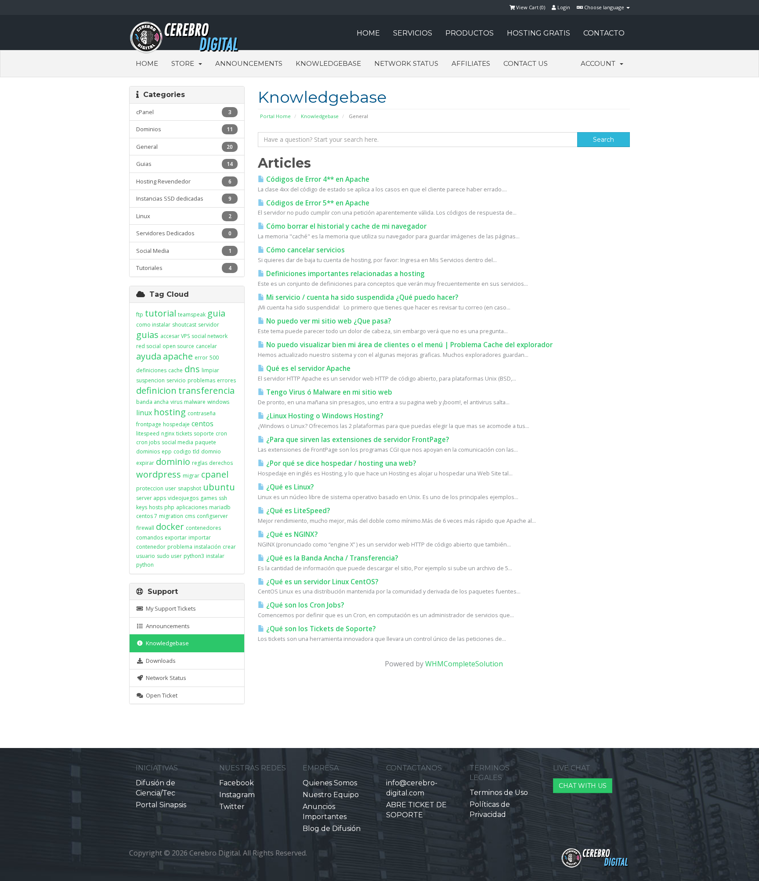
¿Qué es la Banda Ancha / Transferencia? (331, 558)
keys (141, 507)
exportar (176, 537)
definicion (156, 390)
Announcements (248, 63)
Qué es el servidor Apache (307, 368)
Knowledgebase (328, 63)
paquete (205, 442)
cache (175, 370)
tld (196, 451)
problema (179, 546)
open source (178, 346)
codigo (182, 451)
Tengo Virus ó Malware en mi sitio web (328, 392)
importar (199, 537)
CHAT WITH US (583, 786)
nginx (167, 433)
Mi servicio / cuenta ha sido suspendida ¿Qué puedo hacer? (361, 297)
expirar (145, 463)
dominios (148, 451)
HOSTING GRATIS (538, 33)
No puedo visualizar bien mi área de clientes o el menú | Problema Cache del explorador (408, 344)
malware (195, 402)
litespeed (147, 433)
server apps (151, 498)
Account (600, 63)
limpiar (210, 370)
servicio (176, 380)
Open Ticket (160, 695)
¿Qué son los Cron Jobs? (304, 605)
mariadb (220, 507)
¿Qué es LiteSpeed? (297, 510)
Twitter (232, 806)
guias (147, 335)
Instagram (237, 795)
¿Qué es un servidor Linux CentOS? (321, 581)
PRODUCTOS (469, 33)
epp (167, 451)
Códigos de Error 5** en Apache (316, 203)
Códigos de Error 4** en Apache (316, 179)
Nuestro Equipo (331, 795)
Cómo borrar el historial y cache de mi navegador (345, 226)
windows (218, 402)
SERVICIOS (412, 33)
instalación (207, 546)
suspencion (150, 380)
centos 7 (146, 516)
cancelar (206, 346)
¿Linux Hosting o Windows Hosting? (323, 416)
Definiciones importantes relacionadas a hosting (344, 273)
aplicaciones (191, 507)
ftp (139, 314)
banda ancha (152, 402)
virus (176, 402)
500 (214, 357)
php (169, 507)
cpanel (214, 474)
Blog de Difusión (332, 828)
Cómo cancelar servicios (304, 250)
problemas (201, 380)
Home (147, 63)
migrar (191, 475)
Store (184, 63)
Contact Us (525, 63)
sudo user (169, 556)
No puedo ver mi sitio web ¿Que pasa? (327, 321)
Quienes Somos (330, 783)
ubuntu (219, 487)
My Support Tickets (169, 608)
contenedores (203, 528)
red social (148, 346)
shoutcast (184, 324)
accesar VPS (175, 336)
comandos (149, 537)
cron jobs (148, 442)
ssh (223, 498)
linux (144, 412)
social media (177, 442)
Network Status (406, 63)
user (170, 488)
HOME (368, 33)
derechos (221, 463)
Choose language (604, 7)
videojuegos (183, 498)
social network (210, 336)
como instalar (153, 324)
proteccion (149, 488)
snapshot (189, 488)
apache (178, 356)
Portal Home (275, 116)
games (208, 498)
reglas (199, 463)
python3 (194, 556)
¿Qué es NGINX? (291, 534)
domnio (211, 451)
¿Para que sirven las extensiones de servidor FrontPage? (356, 439)
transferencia (206, 390)
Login (563, 7)
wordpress (158, 474)
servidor (208, 324)
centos (202, 423)
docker (170, 526)
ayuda (148, 356)
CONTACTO (604, 33)
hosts (156, 507)
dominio (173, 461)
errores (226, 380)
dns (192, 369)
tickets (184, 433)
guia (216, 313)
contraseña (202, 413)
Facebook (236, 783)
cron (221, 433)
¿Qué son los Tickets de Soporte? (320, 628)
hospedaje (176, 424)
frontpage (148, 424)
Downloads (159, 661)
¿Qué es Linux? (289, 487)
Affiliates (471, 63)
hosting (170, 412)
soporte (204, 433)
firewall (145, 528)
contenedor (151, 546)
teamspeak (192, 314)
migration (171, 516)
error (201, 357)
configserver (212, 516)
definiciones (151, 370)
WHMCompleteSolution (464, 664)
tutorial (160, 313)
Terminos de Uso (499, 792)
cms (190, 516)
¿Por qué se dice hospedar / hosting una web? (340, 463)
